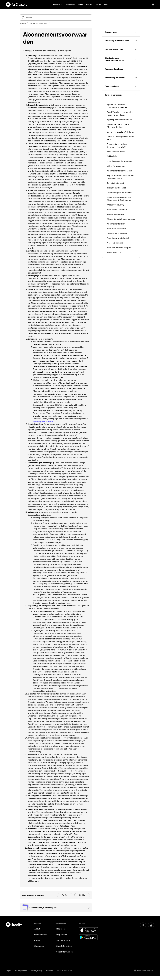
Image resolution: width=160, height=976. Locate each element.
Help (106, 4)
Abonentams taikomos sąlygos (121, 219)
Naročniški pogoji (115, 242)
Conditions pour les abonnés (119, 192)
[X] (143, 925)
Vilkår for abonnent (115, 166)
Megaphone (61, 934)
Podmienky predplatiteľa (118, 238)
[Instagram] (151, 925)
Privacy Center (21, 970)
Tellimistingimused (115, 183)
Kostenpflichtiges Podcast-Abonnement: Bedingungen (119, 198)
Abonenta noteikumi (116, 214)
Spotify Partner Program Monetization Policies (118, 125)
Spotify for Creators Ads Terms (120, 131)
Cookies (49, 970)
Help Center (61, 928)
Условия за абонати (116, 151)
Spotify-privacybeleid (43, 421)
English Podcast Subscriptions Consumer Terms (120, 177)
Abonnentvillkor (114, 252)
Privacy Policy (36, 970)
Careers (37, 940)
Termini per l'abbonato (117, 209)
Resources (70, 4)
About (37, 928)
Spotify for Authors (64, 951)
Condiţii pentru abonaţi (117, 233)
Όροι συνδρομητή (115, 204)
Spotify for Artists (64, 946)
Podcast (89, 4)
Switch (98, 4)
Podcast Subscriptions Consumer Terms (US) (117, 145)
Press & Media (40, 934)
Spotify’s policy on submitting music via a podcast (120, 113)
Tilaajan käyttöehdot (116, 187)
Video (80, 4)
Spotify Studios (63, 940)
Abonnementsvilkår (116, 223)
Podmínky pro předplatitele (119, 161)
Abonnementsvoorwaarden (119, 170)
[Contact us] (88, 908)
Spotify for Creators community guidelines (117, 106)
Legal (8, 970)
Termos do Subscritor (116, 228)
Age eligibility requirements (119, 119)
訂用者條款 (112, 156)
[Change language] (153, 5)
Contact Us (39, 946)
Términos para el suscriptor (119, 247)
